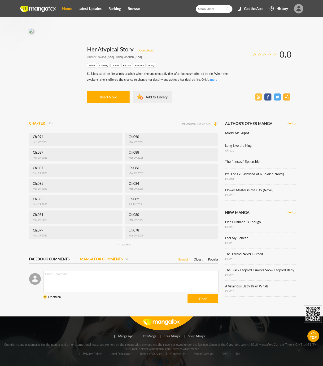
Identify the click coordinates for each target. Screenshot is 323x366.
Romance (139, 65)
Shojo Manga (196, 336)
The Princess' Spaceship (242, 162)
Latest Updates (90, 8)
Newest (183, 258)
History (282, 8)
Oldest (198, 258)
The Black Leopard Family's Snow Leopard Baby (259, 270)
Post (203, 298)
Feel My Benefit (236, 238)
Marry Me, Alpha (237, 133)
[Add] (110, 57)
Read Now (108, 97)
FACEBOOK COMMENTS (49, 258)
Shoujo (151, 65)
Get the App (253, 8)
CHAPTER (41, 123)
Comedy (103, 65)
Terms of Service (151, 354)
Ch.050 (229, 227)
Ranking (115, 8)
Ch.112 (229, 150)
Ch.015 (229, 195)
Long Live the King (238, 145)
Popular (213, 258)
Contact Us (177, 354)
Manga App (125, 336)
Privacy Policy (92, 354)
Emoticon (54, 297)
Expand (126, 244)
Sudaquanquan (124, 57)
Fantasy (127, 65)
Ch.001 (229, 179)
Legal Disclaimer (121, 354)
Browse (134, 8)
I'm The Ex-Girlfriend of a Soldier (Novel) (254, 174)
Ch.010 (229, 243)
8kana (102, 57)
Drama (115, 65)
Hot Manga (148, 336)
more (213, 79)
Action (92, 65)
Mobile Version (203, 354)
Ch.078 (229, 275)
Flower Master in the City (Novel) (249, 190)
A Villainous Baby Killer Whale (246, 286)
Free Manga (172, 336)
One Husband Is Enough (243, 222)
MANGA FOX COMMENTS (104, 258)
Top (238, 354)
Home (67, 8)
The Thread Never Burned (244, 254)
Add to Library (157, 97)
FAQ (224, 354)
